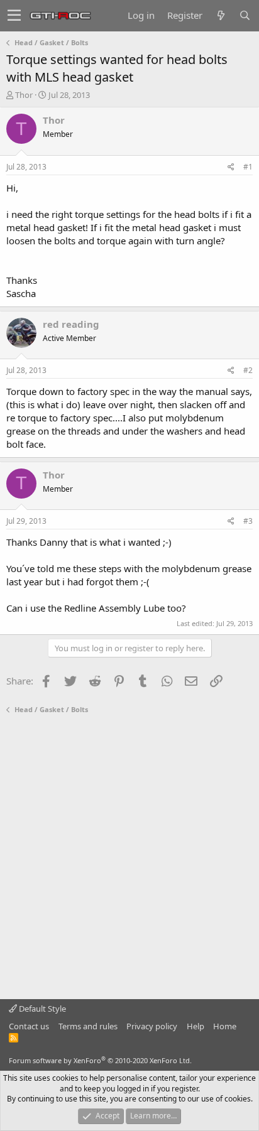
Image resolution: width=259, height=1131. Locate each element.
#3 (248, 521)
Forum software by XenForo (100, 1060)
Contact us (29, 1026)
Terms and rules (88, 1026)
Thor (24, 94)
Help (195, 1026)
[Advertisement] (129, 857)
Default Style (41, 1008)
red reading (71, 324)
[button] (14, 15)
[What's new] (221, 15)
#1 (248, 166)
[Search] (244, 15)
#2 (248, 370)
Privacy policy (151, 1026)
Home (224, 1026)
